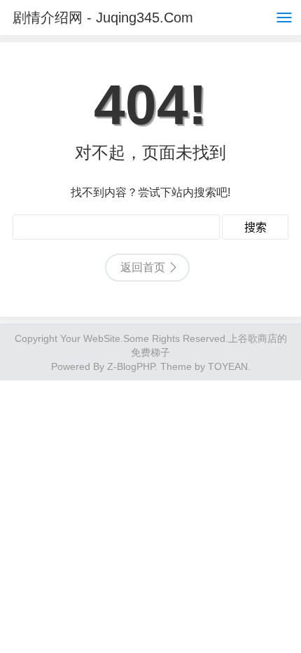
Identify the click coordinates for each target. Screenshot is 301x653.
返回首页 (142, 267)
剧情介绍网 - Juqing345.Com (103, 17)
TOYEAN (228, 366)
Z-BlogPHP (131, 366)
